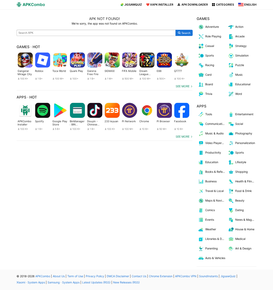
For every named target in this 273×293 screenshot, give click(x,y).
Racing (209, 65)
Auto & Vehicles (215, 258)
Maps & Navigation (216, 200)
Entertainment (244, 114)
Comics (210, 210)
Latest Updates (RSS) (96, 282)
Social (239, 123)
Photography (243, 133)
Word (238, 93)
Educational (242, 84)
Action (239, 26)
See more (182, 86)
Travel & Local (214, 191)
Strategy (241, 46)
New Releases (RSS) (126, 282)
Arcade (240, 36)
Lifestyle (240, 162)
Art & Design (243, 248)
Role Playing (213, 36)
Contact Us (139, 276)
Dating (239, 210)
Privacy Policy (95, 276)
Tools (208, 114)
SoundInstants (208, 276)
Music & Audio (214, 133)
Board (209, 84)
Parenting (211, 248)
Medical (240, 238)
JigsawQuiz (228, 276)
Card (208, 74)
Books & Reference (216, 171)
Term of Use (75, 276)
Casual (209, 46)
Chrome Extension (160, 276)
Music (239, 74)
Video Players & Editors (216, 143)
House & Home (244, 229)
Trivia (208, 93)
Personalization (245, 143)
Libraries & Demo (216, 238)
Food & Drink (243, 191)
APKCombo (42, 276)
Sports (209, 55)
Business (211, 181)
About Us (59, 276)
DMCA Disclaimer (118, 276)
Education (211, 162)
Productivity (213, 152)
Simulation (242, 55)
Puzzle (239, 65)
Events (209, 219)
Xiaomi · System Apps (31, 282)
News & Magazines (246, 219)
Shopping (241, 171)
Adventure (212, 26)
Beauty (239, 200)
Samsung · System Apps (64, 282)
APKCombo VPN (185, 276)
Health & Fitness (245, 181)
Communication (215, 123)
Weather (210, 229)
